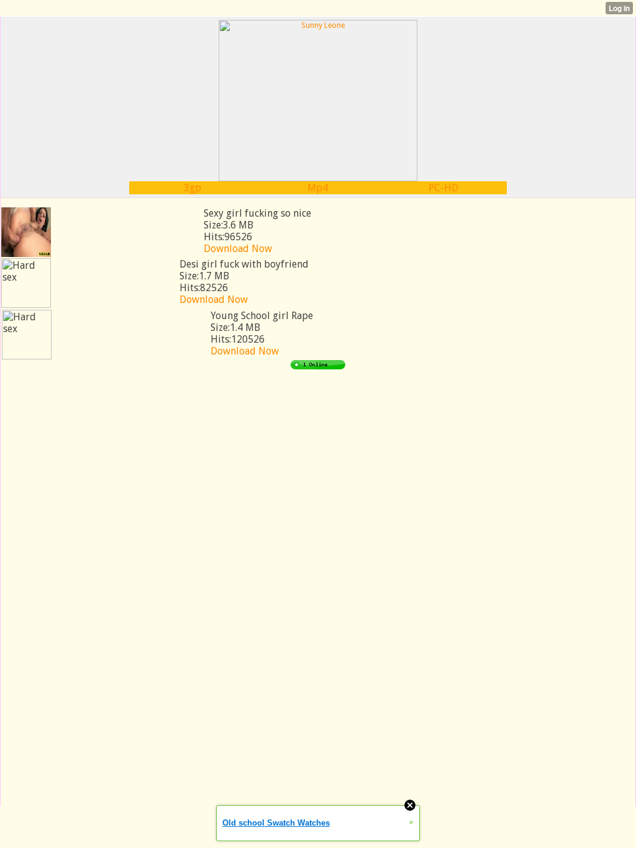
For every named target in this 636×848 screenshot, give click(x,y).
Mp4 (317, 188)
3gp (192, 188)
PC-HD (443, 188)
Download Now (238, 249)
